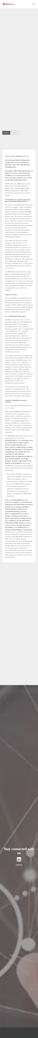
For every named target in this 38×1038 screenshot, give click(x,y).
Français (15, 132)
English (6, 132)
